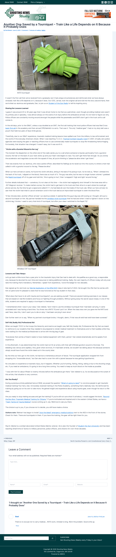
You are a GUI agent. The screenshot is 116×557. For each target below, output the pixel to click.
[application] (44, 2)
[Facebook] (112, 2)
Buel (17, 516)
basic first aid (10, 128)
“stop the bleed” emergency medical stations (56, 413)
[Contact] (102, 2)
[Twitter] (105, 2)
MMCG (62, 554)
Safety (43, 30)
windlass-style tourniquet (57, 199)
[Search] (52, 538)
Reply (17, 525)
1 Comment (24, 30)
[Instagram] (109, 2)
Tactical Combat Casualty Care (75, 139)
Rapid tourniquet (14, 177)
